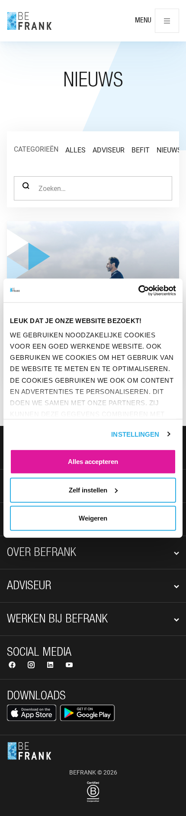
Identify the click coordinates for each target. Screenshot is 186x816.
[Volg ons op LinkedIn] (51, 666)
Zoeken (26, 188)
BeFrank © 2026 (93, 772)
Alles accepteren (93, 461)
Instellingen (135, 434)
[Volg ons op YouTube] (69, 666)
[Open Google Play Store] (87, 713)
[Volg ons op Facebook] (13, 666)
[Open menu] (167, 21)
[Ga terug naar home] (29, 20)
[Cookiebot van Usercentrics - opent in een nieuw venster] (138, 290)
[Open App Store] (31, 713)
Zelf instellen (88, 489)
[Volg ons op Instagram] (32, 666)
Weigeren (93, 518)
